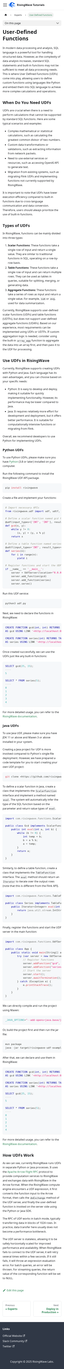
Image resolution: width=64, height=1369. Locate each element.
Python (13, 461)
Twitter (7, 1346)
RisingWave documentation (20, 716)
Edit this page (15, 1290)
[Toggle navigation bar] (5, 4)
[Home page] (6, 15)
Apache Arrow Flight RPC (22, 1172)
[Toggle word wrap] (51, 507)
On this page (13, 23)
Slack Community (13, 1341)
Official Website (12, 1336)
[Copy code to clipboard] (57, 487)
